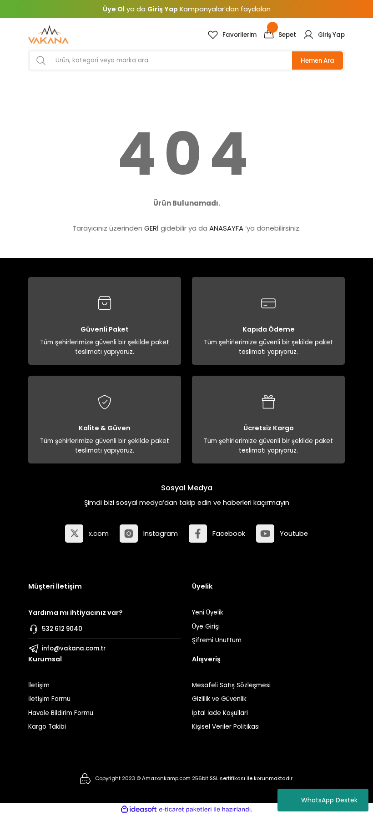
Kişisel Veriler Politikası (226, 726)
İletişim (39, 685)
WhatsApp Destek (329, 800)
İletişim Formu (49, 699)
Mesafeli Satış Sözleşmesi (231, 685)
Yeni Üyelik (207, 612)
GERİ (151, 228)
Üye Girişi (206, 626)
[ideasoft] (139, 810)
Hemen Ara (317, 60)
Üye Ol (114, 9)
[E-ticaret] (185, 809)
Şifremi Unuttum (217, 640)
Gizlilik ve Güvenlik (219, 699)
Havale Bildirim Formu (60, 713)
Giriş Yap (162, 9)
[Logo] (48, 34)
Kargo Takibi (47, 726)
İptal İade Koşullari (220, 713)
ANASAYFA (226, 228)
